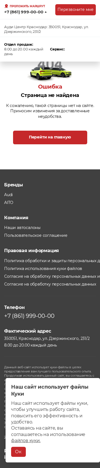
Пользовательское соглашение (36, 235)
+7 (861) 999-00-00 (23, 11)
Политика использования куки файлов (43, 268)
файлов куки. (26, 440)
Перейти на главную (50, 137)
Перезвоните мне (76, 9)
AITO (8, 202)
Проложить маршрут (27, 6)
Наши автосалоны (22, 227)
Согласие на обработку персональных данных (50, 284)
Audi (8, 194)
